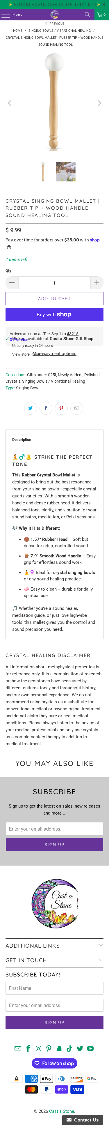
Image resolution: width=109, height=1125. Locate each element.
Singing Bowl (27, 388)
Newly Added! (70, 374)
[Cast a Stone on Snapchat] (59, 1049)
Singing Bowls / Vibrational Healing (53, 381)
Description (21, 439)
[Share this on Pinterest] (61, 408)
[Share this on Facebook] (46, 408)
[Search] (87, 14)
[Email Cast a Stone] (18, 1049)
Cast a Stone (61, 1111)
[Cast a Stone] (54, 14)
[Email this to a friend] (76, 408)
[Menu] (3, 14)
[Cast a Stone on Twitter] (80, 1049)
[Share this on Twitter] (30, 408)
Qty (8, 271)
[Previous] (10, 103)
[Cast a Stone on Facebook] (28, 1049)
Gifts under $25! (41, 374)
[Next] (99, 103)
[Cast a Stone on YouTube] (90, 1049)
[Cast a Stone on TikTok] (69, 1049)
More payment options (54, 353)
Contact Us (85, 1119)
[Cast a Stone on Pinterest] (49, 1049)
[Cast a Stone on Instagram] (38, 1049)
